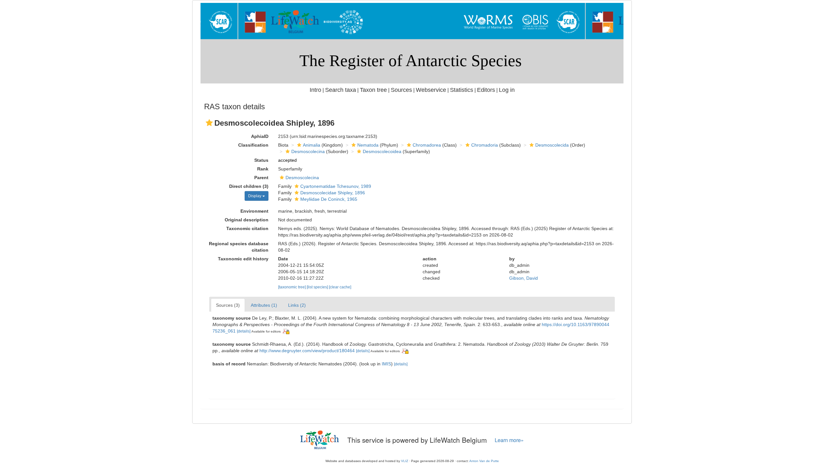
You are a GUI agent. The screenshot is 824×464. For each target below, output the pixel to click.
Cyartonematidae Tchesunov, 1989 (335, 186)
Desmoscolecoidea (382, 151)
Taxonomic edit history (243, 258)
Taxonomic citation (247, 228)
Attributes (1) (264, 305)
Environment (254, 211)
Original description (246, 219)
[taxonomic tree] (292, 287)
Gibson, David (523, 278)
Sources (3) (228, 305)
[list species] (318, 287)
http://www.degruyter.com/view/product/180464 (307, 350)
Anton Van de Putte (484, 461)
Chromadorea (427, 145)
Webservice (431, 90)
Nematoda (368, 145)
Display (255, 196)
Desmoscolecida (552, 145)
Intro (315, 90)
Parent (261, 177)
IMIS (386, 363)
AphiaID (259, 136)
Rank (262, 168)
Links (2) (297, 305)
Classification (253, 145)
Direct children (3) (248, 186)
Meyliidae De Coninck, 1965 (328, 199)
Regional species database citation (238, 247)
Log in (507, 90)
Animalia (311, 145)
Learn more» (509, 440)
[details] (243, 331)
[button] (209, 123)
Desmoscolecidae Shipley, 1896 (332, 192)
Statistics (461, 90)
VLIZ (404, 461)
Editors (486, 90)
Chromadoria (484, 145)
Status (261, 160)
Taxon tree (373, 90)
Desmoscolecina (308, 151)
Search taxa (340, 90)
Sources (401, 90)
